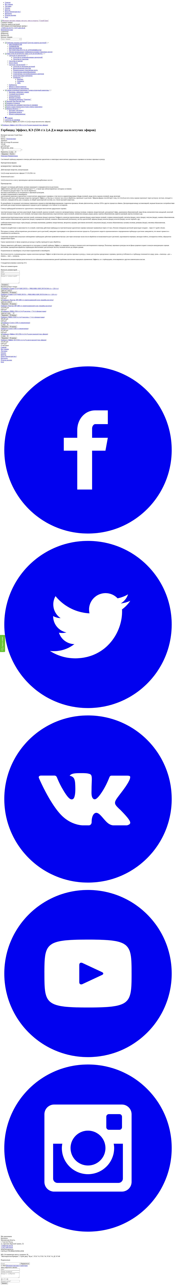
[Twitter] (88, 711)
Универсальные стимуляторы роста (25, 70)
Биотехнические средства (22, 68)
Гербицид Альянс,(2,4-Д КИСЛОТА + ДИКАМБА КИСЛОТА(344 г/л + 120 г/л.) (29, 294)
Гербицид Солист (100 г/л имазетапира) (14, 328)
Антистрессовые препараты (22, 75)
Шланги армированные (17, 114)
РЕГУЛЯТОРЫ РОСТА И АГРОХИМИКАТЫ (25, 50)
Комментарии (13, 156)
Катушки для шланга (16, 110)
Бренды (7, 10)
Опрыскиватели (14, 96)
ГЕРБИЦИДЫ (14, 46)
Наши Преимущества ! (13, 12)
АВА (19, 83)
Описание (4, 156)
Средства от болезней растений (24, 66)
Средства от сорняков (30, 105)
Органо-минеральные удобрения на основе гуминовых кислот (30, 52)
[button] (2, 643)
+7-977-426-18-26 (19, 28)
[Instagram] (88, 1234)
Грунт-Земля (13, 63)
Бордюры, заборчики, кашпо (19, 92)
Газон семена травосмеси (33, 107)
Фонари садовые (15, 97)
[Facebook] (88, 536)
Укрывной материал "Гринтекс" (20, 99)
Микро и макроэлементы (17, 86)
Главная (7, 2)
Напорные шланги (15, 112)
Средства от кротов (16, 61)
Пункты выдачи (10, 15)
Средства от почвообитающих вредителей (27, 57)
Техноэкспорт (11, 139)
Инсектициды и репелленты (19, 88)
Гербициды (13, 85)
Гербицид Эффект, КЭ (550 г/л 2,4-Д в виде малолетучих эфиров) (23, 340)
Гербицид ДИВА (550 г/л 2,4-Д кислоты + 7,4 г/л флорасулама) (23, 317)
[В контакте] (88, 885)
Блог (6, 17)
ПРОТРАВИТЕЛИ (15, 44)
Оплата (7, 8)
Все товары (9, 4)
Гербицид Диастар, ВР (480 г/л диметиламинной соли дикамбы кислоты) (26, 306)
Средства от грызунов (20, 59)
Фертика (20, 79)
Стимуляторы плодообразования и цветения (28, 74)
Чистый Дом (20, 101)
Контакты (8, 13)
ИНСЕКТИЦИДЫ (15, 48)
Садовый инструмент (16, 94)
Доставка (8, 6)
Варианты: (4, 152)
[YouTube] (88, 1060)
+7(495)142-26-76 (7, 28)
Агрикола (20, 81)
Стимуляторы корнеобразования (24, 72)
